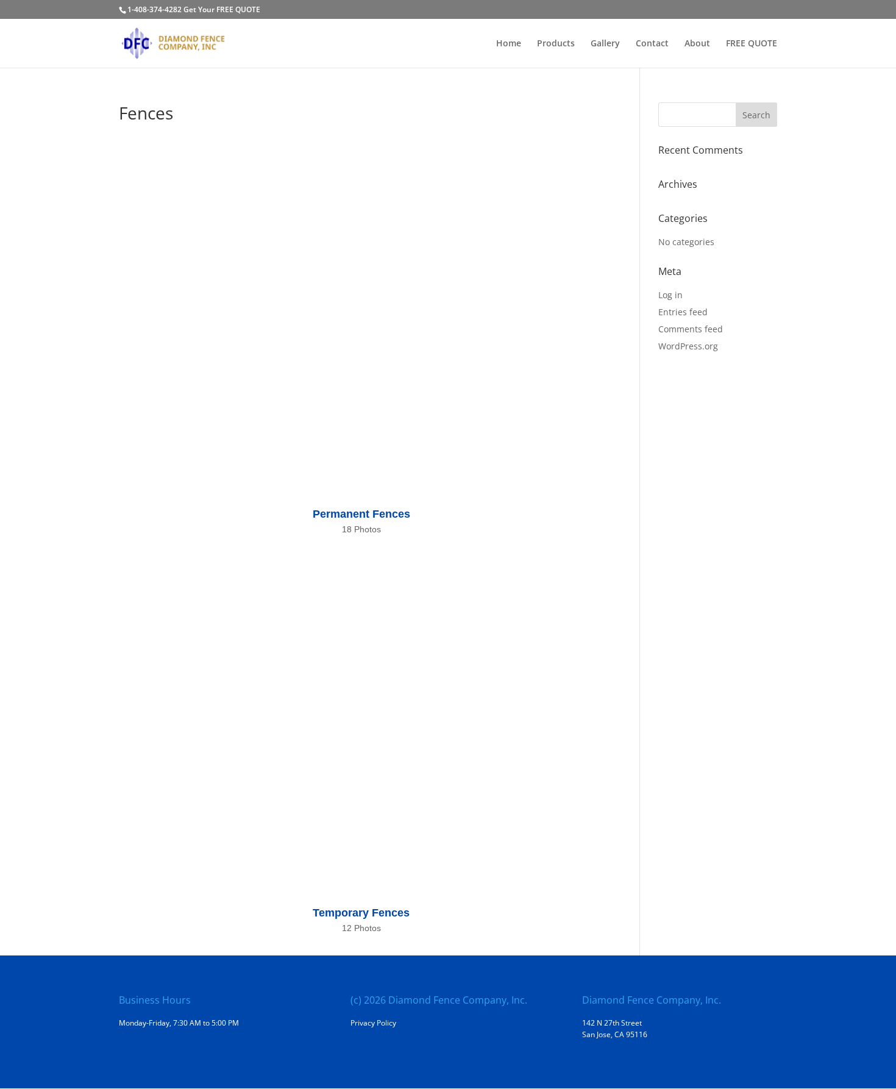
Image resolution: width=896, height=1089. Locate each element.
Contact (652, 44)
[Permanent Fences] (361, 323)
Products (556, 44)
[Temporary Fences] (361, 722)
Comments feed (690, 329)
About (697, 44)
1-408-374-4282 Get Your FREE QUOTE (193, 9)
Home (508, 44)
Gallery (605, 44)
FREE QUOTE (751, 44)
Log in (670, 295)
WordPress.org (688, 346)
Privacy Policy (373, 1023)
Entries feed (683, 312)
